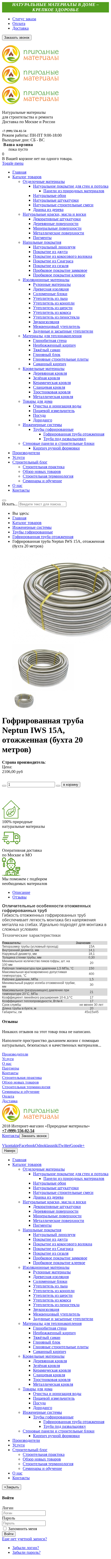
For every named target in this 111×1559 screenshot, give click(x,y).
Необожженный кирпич (54, 1333)
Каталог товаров (27, 522)
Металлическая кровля (53, 1384)
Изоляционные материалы (46, 1267)
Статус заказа (24, 19)
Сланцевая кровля (49, 1375)
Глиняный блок (46, 1342)
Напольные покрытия (42, 1230)
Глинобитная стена (50, 1328)
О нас (7, 1063)
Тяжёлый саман (46, 1337)
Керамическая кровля (52, 1370)
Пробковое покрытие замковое (60, 1258)
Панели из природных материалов (73, 1178)
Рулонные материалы (52, 1272)
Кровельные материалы (44, 1356)
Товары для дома (37, 1389)
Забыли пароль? (26, 1552)
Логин (7, 1508)
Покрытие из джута (50, 1239)
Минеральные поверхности (57, 1216)
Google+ (77, 1145)
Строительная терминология (26, 1087)
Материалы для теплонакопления (52, 1323)
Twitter (64, 1145)
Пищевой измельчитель (54, 1398)
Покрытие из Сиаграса (53, 1248)
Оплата (18, 23)
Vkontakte (10, 1145)
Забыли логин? (25, 1547)
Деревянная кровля (50, 1361)
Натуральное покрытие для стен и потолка (70, 1174)
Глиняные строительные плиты (61, 1347)
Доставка (20, 28)
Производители (15, 1054)
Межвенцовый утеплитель (56, 1314)
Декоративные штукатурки (57, 1206)
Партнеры (10, 1068)
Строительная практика (22, 1077)
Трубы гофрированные (32, 532)
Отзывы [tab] (19, 897)
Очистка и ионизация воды (57, 1393)
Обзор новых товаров (20, 1082)
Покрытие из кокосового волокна (62, 1244)
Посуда (39, 1403)
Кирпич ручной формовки (56, 1436)
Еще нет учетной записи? (24, 1539)
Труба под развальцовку (64, 1426)
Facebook (27, 1145)
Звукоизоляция (46, 1309)
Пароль (8, 1518)
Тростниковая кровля (51, 1379)
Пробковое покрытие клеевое (59, 1262)
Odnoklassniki (47, 1145)
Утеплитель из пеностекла (56, 1305)
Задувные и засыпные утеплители (63, 1319)
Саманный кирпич (49, 1351)
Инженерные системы (32, 527)
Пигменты (42, 1225)
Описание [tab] (21, 892)
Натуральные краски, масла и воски (54, 1202)
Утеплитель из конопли (54, 1291)
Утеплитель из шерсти (53, 1295)
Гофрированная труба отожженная (42, 536)
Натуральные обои (49, 1183)
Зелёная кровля (46, 1365)
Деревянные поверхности (55, 1211)
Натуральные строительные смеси (63, 1192)
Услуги (8, 1059)
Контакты (10, 1073)
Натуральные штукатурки (56, 1188)
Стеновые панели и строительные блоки (58, 1431)
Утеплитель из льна (50, 1286)
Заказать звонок (34, 1136)
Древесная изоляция (51, 1276)
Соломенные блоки (50, 1281)
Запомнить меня (22, 1529)
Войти (8, 1534)
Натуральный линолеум (54, 1234)
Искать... (10, 504)
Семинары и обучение (20, 1091)
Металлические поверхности (58, 1220)
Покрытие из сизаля (50, 1253)
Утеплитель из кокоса (52, 1300)
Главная (19, 518)
